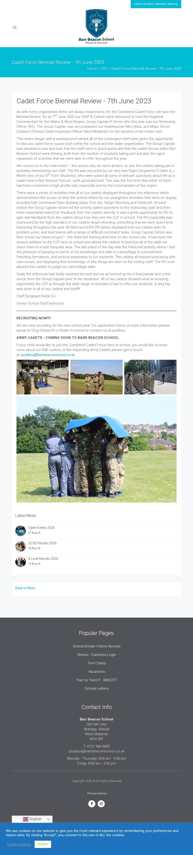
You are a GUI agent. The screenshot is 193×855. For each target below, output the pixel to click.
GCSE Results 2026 (42, 543)
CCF (104, 68)
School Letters (97, 688)
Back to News (25, 588)
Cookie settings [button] (19, 844)
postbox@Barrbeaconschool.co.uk (48, 355)
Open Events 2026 (41, 528)
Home (92, 68)
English (34, 819)
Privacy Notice (96, 793)
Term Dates (96, 663)
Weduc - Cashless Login (96, 655)
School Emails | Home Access (97, 646)
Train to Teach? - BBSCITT (96, 680)
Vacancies (96, 671)
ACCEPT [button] (42, 844)
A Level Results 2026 (43, 559)
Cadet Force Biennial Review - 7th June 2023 (83, 101)
